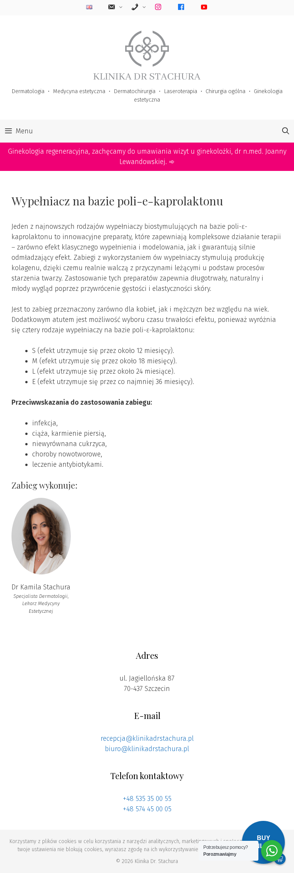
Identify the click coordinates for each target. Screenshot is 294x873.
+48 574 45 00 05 (147, 809)
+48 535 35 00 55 (147, 798)
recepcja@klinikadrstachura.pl (147, 738)
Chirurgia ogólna (225, 91)
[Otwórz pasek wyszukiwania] (286, 131)
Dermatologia (27, 91)
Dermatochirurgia (134, 91)
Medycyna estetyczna (79, 91)
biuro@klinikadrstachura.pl (147, 749)
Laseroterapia (180, 91)
